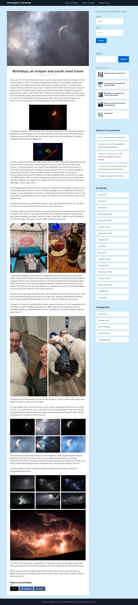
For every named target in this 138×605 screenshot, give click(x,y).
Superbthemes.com (88, 602)
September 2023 (105, 233)
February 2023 (104, 259)
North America (104, 327)
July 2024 (102, 195)
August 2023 (103, 240)
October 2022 (104, 278)
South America (104, 333)
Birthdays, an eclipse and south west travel (114, 94)
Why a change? (88, 3)
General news (103, 320)
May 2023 (102, 253)
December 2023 (105, 214)
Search (99, 54)
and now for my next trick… (115, 137)
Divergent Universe (19, 2)
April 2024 (102, 208)
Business (119, 176)
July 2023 (102, 246)
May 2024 (102, 201)
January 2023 (103, 265)
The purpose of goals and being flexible (114, 84)
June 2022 (102, 298)
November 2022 (105, 272)
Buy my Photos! (71, 3)
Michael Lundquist (105, 176)
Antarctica (102, 314)
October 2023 (104, 227)
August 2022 (103, 291)
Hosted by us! (104, 3)
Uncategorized (104, 340)
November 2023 (105, 220)
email (41, 589)
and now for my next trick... (115, 73)
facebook (27, 589)
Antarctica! (108, 113)
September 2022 (105, 285)
